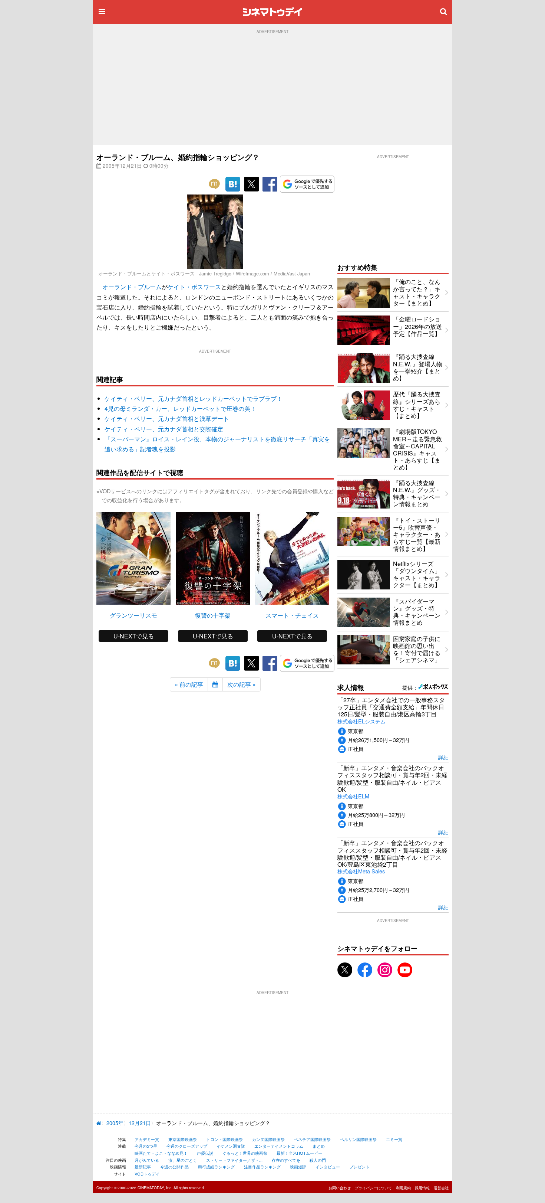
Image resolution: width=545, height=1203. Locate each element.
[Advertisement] (272, 89)
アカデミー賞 (147, 1139)
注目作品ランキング (262, 1167)
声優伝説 (205, 1153)
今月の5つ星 (146, 1146)
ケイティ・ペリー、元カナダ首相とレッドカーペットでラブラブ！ (194, 398)
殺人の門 (318, 1160)
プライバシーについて (373, 1187)
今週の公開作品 (174, 1167)
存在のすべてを (286, 1160)
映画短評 (298, 1167)
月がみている (147, 1160)
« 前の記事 (189, 684)
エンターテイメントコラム (278, 1146)
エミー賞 (394, 1139)
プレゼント (359, 1167)
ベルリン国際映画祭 (358, 1139)
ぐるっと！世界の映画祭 (244, 1153)
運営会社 (441, 1187)
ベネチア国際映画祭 (312, 1139)
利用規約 (403, 1187)
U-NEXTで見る (133, 636)
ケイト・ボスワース (194, 286)
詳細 (443, 757)
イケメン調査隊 (231, 1146)
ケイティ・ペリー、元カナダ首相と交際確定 (164, 429)
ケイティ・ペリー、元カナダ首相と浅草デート (167, 418)
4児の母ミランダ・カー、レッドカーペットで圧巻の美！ (180, 408)
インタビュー (328, 1167)
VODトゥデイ (147, 1174)
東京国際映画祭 (182, 1139)
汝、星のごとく (182, 1160)
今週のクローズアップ (186, 1146)
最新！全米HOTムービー (299, 1153)
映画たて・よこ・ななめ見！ (161, 1153)
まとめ (319, 1146)
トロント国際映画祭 (224, 1139)
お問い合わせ (339, 1187)
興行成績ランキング (216, 1167)
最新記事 (143, 1167)
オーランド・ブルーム (132, 286)
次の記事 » (241, 684)
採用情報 (422, 1187)
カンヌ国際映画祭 (268, 1139)
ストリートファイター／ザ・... (234, 1160)
